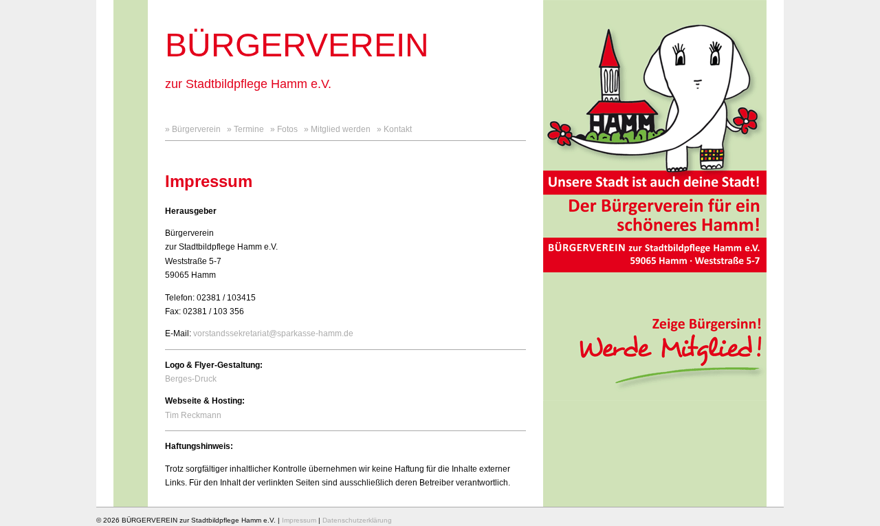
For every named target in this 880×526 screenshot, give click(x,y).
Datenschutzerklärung (357, 520)
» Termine (245, 129)
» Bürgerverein (193, 129)
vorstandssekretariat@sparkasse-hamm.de (273, 333)
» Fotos (284, 129)
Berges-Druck (191, 379)
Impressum (299, 520)
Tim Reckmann (193, 415)
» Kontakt (394, 129)
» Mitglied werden (337, 129)
